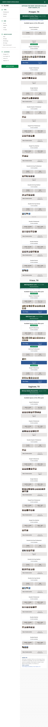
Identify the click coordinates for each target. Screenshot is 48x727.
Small (4, 23)
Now (4, 36)
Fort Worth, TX (6, 56)
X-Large (5, 29)
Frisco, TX (5, 58)
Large (4, 27)
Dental (4, 16)
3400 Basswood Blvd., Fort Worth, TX (31, 666)
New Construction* (7, 45)
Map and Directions (34, 18)
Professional (6, 12)
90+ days (5, 43)
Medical (5, 14)
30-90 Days (5, 40)
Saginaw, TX (6, 60)
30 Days (5, 38)
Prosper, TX (5, 54)
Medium (5, 25)
